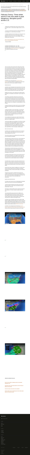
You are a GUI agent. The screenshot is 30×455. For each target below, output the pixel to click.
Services (2, 436)
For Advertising (2, 432)
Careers (2, 425)
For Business (2, 430)
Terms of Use (22, 447)
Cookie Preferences (26, 447)
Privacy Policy (18, 447)
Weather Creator (2, 437)
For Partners (2, 431)
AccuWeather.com (14, 447)
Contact (1, 426)
